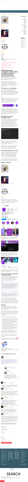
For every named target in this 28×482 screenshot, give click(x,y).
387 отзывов (3, 27)
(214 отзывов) (3, 197)
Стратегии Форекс (10, 457)
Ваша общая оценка (4, 426)
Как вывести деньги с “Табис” (6, 65)
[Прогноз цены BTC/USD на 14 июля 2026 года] (22, 30)
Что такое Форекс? (10, 452)
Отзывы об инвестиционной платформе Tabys (8, 67)
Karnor (10, 194)
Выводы (3, 68)
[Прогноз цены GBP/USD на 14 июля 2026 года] (22, 25)
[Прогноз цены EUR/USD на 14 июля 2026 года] (22, 19)
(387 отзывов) (3, 174)
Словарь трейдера (16, 454)
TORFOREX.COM (16, 469)
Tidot (2, 24)
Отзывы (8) (4, 57)
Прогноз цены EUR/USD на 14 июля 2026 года (25, 20)
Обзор (2, 29)
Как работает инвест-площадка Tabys (7, 64)
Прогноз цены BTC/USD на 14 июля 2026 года (25, 31)
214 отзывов (3, 53)
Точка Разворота (3, 37)
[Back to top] (27, 481)
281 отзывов (3, 40)
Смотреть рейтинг (3, 351)
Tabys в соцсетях (4, 66)
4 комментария (25, 22)
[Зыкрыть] (2, 481)
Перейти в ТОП (3, 479)
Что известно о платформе (6, 63)
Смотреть (2, 175)
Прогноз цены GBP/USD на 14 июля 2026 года (25, 26)
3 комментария (25, 28)
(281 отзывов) (3, 186)
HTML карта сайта (23, 464)
